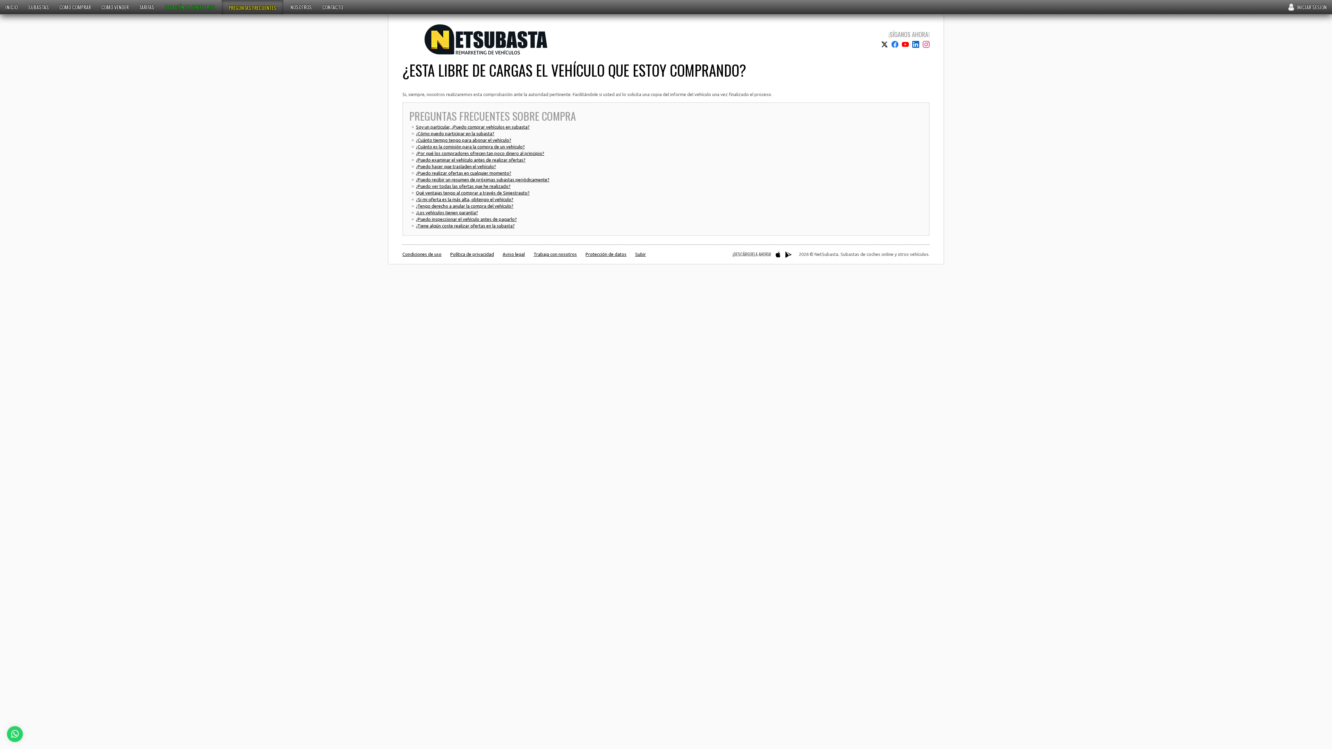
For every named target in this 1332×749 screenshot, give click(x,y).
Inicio (11, 7)
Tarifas (146, 7)
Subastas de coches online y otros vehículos (486, 39)
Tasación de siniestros (190, 7)
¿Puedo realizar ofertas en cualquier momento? (463, 173)
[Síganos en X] (884, 44)
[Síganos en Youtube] (905, 44)
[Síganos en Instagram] (926, 44)
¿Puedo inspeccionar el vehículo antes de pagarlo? (466, 219)
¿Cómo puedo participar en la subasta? (455, 133)
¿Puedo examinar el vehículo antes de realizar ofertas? (471, 159)
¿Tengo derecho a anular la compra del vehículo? (464, 206)
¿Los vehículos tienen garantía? (447, 212)
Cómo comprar (75, 7)
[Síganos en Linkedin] (915, 44)
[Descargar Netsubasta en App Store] (778, 254)
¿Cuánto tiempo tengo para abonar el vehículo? (463, 140)
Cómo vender (115, 7)
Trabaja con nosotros (555, 254)
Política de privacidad (472, 254)
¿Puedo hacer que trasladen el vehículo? (456, 166)
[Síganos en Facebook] (894, 44)
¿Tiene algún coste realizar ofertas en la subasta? (465, 225)
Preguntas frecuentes (252, 7)
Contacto (332, 7)
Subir (640, 254)
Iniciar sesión (1312, 7)
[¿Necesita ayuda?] (15, 734)
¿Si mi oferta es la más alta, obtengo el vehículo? (464, 199)
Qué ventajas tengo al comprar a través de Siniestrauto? (473, 192)
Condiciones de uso (422, 254)
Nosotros (301, 7)
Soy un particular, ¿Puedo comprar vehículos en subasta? (473, 126)
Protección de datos (606, 254)
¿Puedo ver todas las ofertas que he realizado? (463, 186)
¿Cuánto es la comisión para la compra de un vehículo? (470, 146)
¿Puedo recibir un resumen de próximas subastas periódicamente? (482, 179)
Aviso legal (514, 254)
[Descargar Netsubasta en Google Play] (788, 254)
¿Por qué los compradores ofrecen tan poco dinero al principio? (480, 153)
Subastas (38, 7)
